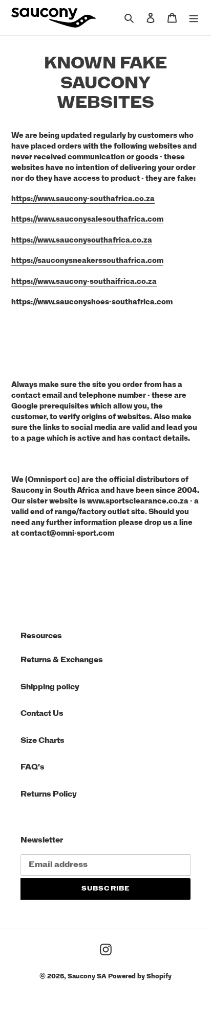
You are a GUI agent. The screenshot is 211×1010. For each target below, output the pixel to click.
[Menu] (193, 18)
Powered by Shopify (140, 976)
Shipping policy (49, 687)
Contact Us (42, 713)
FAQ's (32, 767)
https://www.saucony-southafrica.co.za (83, 199)
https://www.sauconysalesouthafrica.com (87, 219)
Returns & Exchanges (61, 660)
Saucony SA (87, 976)
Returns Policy (48, 794)
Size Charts (42, 740)
